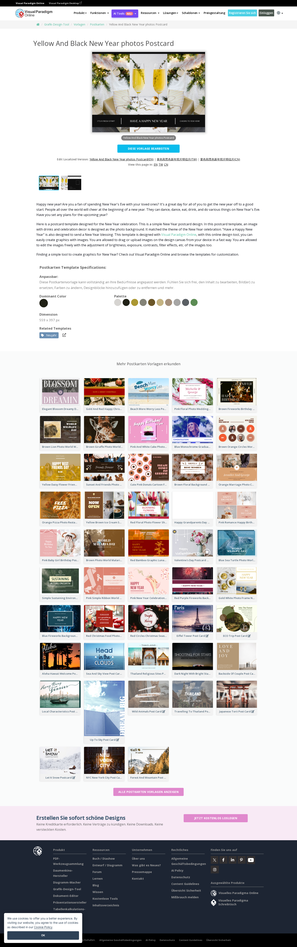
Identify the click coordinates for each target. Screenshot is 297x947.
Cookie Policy (43, 927)
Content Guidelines (185, 884)
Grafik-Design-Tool (56, 24)
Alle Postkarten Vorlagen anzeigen (148, 792)
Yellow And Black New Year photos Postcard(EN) (122, 159)
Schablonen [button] (190, 13)
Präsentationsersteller (69, 902)
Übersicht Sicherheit (186, 890)
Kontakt (138, 878)
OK (43, 935)
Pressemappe (142, 872)
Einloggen (266, 13)
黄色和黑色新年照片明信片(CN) (220, 159)
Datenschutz (180, 877)
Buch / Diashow (104, 858)
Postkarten (97, 24)
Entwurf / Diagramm (107, 865)
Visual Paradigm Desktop (64, 3)
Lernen (98, 878)
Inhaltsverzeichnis (106, 905)
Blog (96, 885)
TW (161, 164)
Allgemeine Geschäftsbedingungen (120, 940)
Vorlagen (79, 24)
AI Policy (177, 870)
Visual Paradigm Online (178, 234)
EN (156, 164)
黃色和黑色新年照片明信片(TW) (177, 159)
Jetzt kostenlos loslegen (215, 818)
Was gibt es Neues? (146, 865)
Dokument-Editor (65, 896)
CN (166, 164)
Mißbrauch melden (185, 897)
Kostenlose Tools (105, 898)
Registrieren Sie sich (242, 13)
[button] (99, 13)
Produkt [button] (79, 13)
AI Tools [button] (123, 13)
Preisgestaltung (214, 13)
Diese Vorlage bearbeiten (148, 148)
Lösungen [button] (169, 13)
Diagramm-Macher (67, 882)
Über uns (138, 858)
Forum (97, 872)
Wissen (98, 892)
